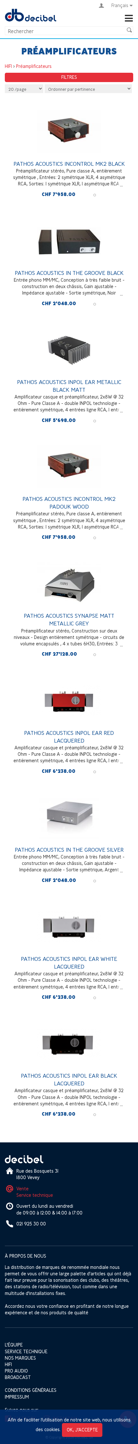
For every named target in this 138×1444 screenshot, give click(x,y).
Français (119, 5)
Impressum (17, 1397)
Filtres (69, 77)
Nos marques (20, 1358)
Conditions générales (30, 1390)
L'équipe (14, 1344)
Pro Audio (16, 1371)
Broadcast (18, 1377)
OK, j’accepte (82, 1429)
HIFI (8, 66)
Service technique (34, 1195)
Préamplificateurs (34, 66)
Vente (22, 1188)
